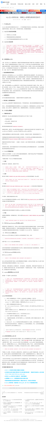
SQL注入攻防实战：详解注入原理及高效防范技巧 (23, 17)
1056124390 (17, 385)
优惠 (33, 4)
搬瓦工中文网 (5, 2)
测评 (37, 4)
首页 (8, 4)
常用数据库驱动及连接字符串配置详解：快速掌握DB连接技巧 (34, 393)
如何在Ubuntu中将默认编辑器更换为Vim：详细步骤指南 (12, 393)
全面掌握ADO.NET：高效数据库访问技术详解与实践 (16, 378)
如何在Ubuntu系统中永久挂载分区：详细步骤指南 (16, 376)
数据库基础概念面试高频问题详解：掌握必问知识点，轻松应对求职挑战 (20, 380)
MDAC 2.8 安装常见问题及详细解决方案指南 (14, 370)
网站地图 (24, 419)
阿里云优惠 (20, 4)
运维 (10, 7)
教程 (41, 4)
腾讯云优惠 (13, 4)
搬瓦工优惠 (27, 4)
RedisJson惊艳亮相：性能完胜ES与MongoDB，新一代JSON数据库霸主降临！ (21, 382)
